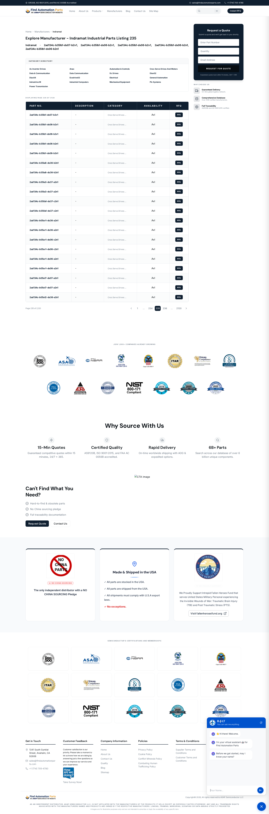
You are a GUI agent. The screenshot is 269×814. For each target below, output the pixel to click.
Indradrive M (35, 82)
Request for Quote (218, 68)
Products (96, 11)
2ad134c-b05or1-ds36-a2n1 (44, 220)
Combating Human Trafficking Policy (147, 765)
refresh (261, 723)
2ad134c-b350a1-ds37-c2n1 (44, 201)
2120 (179, 308)
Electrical (114, 77)
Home (72, 11)
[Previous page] (131, 308)
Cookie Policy (145, 754)
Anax (72, 69)
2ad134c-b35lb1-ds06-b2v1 (44, 124)
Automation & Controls (120, 69)
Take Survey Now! (72, 782)
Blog (128, 11)
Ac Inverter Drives (37, 69)
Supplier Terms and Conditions (186, 751)
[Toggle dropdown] (102, 11)
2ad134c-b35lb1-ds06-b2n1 (44, 143)
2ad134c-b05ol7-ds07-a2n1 (44, 278)
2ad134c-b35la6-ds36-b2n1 (44, 163)
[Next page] (186, 308)
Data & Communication (39, 73)
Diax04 (32, 77)
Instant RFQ (235, 11)
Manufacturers (114, 11)
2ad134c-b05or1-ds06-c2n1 (44, 239)
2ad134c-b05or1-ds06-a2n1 (44, 258)
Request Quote (37, 523)
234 (150, 308)
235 (158, 308)
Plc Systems (155, 82)
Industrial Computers (79, 82)
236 (165, 308)
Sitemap (105, 772)
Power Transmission (38, 86)
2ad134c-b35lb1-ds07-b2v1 (44, 114)
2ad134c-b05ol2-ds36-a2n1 (44, 297)
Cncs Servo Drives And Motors (164, 69)
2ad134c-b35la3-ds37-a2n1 (44, 182)
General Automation (159, 77)
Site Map (153, 11)
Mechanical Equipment (120, 82)
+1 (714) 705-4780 (235, 3)
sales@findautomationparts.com (206, 3)
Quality (104, 763)
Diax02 (153, 73)
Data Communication (79, 73)
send (260, 790)
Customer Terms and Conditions (186, 759)
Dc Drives (114, 73)
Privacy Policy (145, 749)
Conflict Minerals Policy (150, 758)
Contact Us (139, 11)
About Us (83, 11)
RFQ (179, 115)
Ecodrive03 (75, 77)
